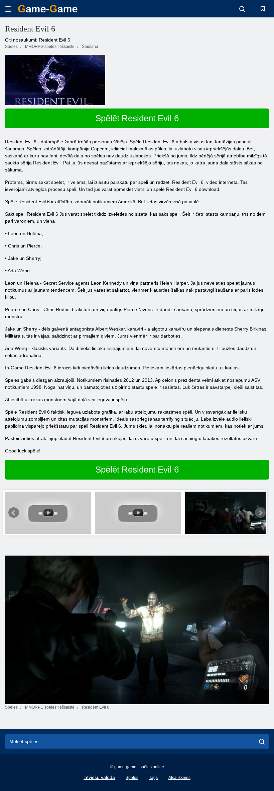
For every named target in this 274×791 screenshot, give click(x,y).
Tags (153, 777)
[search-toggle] (242, 8)
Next (260, 512)
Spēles (132, 777)
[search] (262, 741)
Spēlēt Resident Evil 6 (137, 118)
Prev (13, 512)
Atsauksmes (179, 777)
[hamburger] (8, 9)
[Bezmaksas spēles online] (48, 8)
